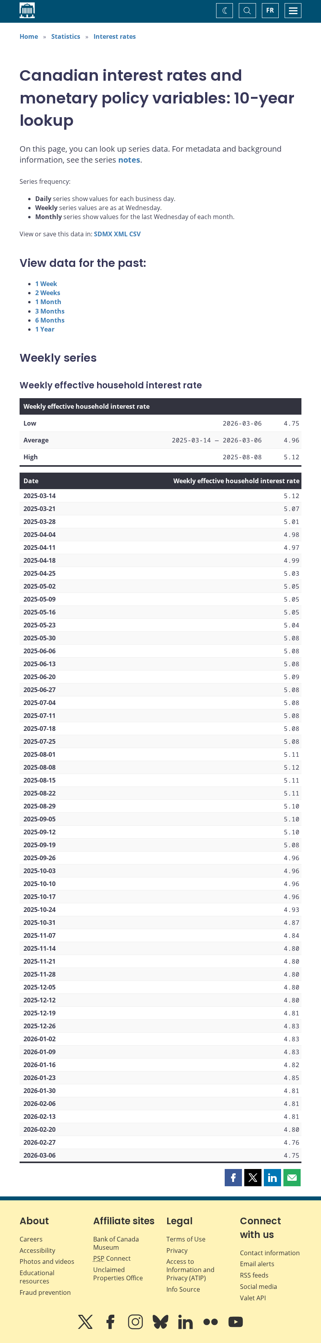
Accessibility (37, 1250)
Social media (258, 1286)
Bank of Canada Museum (116, 1243)
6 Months (50, 320)
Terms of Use (186, 1239)
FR (270, 10)
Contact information (270, 1253)
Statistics (65, 36)
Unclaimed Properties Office (118, 1273)
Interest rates (115, 36)
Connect (112, 1258)
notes (129, 159)
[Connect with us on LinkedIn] (186, 1327)
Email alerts (257, 1264)
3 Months (50, 311)
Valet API (253, 1298)
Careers (31, 1239)
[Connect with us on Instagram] (136, 1327)
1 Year (44, 329)
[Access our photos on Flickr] (211, 1327)
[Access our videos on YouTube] (235, 1327)
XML (121, 234)
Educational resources (37, 1277)
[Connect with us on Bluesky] (161, 1327)
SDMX (103, 234)
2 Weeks (47, 292)
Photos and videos (47, 1261)
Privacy (177, 1250)
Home (29, 36)
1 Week (46, 283)
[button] (233, 1177)
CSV (135, 234)
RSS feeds (254, 1275)
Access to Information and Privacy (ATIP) (190, 1269)
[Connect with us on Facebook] (111, 1327)
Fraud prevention (45, 1292)
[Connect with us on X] (86, 1327)
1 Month (48, 301)
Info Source (183, 1289)
